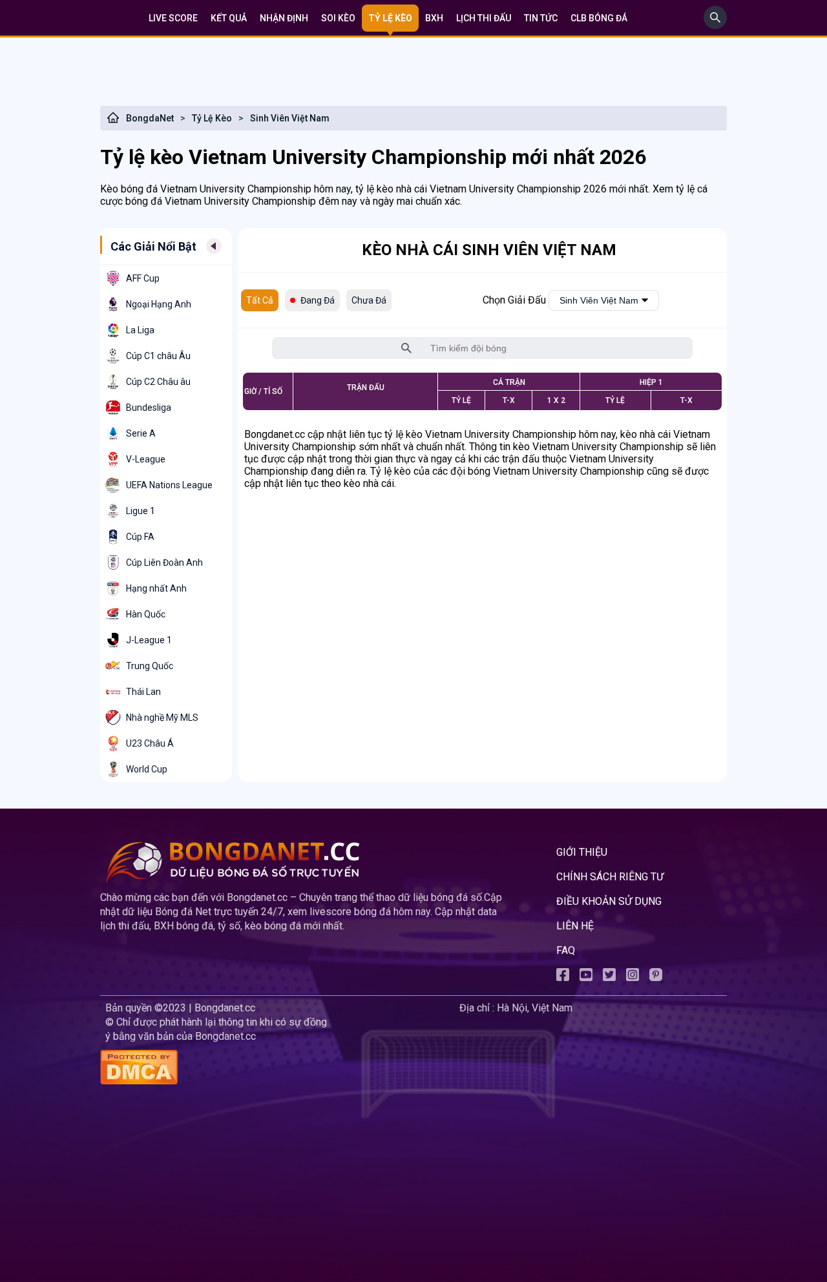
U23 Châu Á (150, 743)
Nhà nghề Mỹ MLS (162, 717)
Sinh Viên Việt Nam (290, 118)
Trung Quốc (149, 666)
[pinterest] (655, 977)
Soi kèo (338, 18)
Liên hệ (575, 926)
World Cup (146, 769)
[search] (715, 25)
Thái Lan (143, 692)
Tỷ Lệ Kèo (212, 118)
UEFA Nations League (169, 485)
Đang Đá (317, 300)
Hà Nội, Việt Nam (534, 1008)
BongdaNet (150, 118)
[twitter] (609, 977)
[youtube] (586, 977)
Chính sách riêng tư (610, 877)
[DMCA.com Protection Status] (277, 1068)
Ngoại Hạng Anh (158, 304)
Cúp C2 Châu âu (158, 382)
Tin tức (541, 18)
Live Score (173, 18)
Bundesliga (148, 407)
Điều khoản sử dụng (609, 901)
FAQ (565, 950)
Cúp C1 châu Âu (158, 356)
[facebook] (562, 977)
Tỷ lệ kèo (390, 18)
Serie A (141, 433)
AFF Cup (143, 278)
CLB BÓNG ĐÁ (599, 18)
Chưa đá (368, 300)
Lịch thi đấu (483, 18)
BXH (434, 18)
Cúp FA (140, 537)
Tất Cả (259, 300)
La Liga (140, 330)
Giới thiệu (581, 852)
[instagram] (632, 977)
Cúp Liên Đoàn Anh (164, 562)
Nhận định (284, 18)
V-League (145, 459)
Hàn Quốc (145, 614)
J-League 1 (149, 640)
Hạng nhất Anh (156, 588)
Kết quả (229, 18)
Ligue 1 (140, 511)
